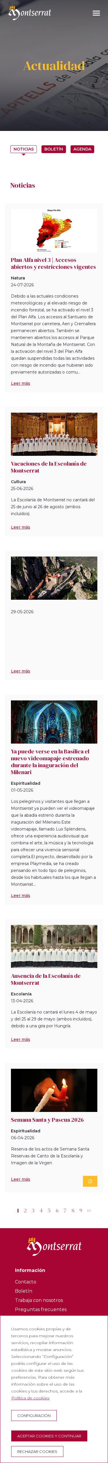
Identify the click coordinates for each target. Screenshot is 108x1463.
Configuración (34, 1415)
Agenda (82, 149)
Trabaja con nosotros (39, 1300)
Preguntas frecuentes (41, 1309)
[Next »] (89, 1210)
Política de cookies (30, 1398)
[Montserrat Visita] (29, 13)
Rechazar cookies (37, 1451)
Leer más (20, 383)
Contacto (25, 1282)
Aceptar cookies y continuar (49, 1436)
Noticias (24, 149)
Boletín (53, 149)
